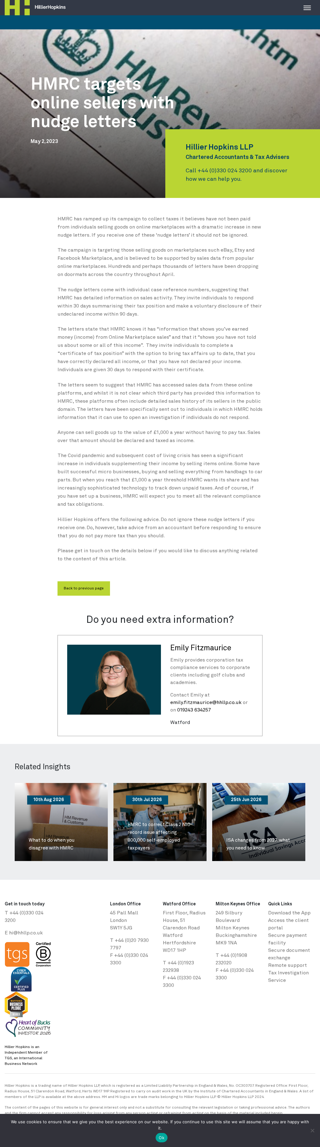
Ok (161, 1137)
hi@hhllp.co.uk (26, 933)
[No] (312, 1130)
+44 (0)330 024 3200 (225, 171)
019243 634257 (194, 710)
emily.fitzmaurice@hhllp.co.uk (206, 702)
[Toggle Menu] (307, 7)
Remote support (287, 965)
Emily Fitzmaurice (200, 648)
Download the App (289, 913)
